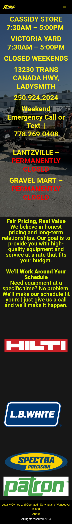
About (36, 513)
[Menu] (64, 6)
